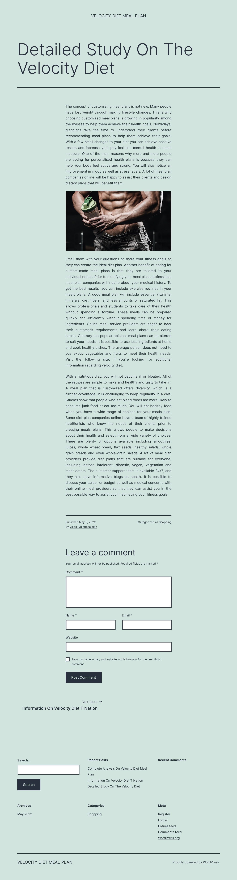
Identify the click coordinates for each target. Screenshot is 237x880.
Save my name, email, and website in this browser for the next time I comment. (116, 662)
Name (71, 615)
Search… (24, 760)
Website (72, 637)
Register (164, 814)
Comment (74, 572)
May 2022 (24, 814)
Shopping (165, 522)
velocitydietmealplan (83, 526)
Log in (162, 820)
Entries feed (167, 826)
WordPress (211, 862)
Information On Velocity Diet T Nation (115, 780)
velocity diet (112, 365)
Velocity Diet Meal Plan (118, 15)
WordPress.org (169, 838)
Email (127, 615)
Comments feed (170, 832)
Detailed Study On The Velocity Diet (114, 786)
